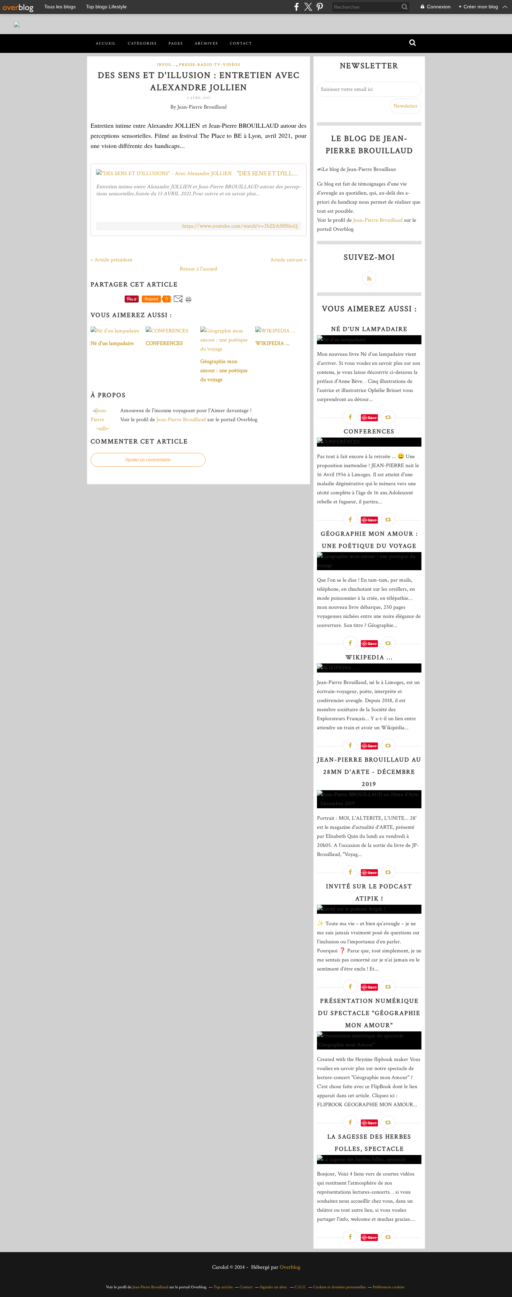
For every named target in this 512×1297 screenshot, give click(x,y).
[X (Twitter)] (308, 7)
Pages (176, 43)
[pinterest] (319, 7)
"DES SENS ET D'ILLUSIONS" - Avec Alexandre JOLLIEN (269, 173)
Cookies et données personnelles (339, 1287)
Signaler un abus (274, 1287)
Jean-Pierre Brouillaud (181, 419)
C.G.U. (300, 1287)
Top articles (223, 1287)
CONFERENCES (369, 431)
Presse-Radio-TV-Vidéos (209, 64)
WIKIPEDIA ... (369, 657)
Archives (206, 43)
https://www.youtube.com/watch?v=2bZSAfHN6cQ (239, 226)
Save (372, 417)
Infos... (166, 64)
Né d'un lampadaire (369, 329)
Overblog (290, 1267)
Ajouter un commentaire (148, 459)
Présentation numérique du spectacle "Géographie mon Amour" (369, 1013)
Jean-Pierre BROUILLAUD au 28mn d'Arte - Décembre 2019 (369, 772)
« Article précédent (111, 260)
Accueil (106, 43)
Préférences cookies (388, 1287)
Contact (241, 43)
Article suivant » (288, 260)
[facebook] (296, 7)
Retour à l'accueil (198, 269)
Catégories (142, 43)
